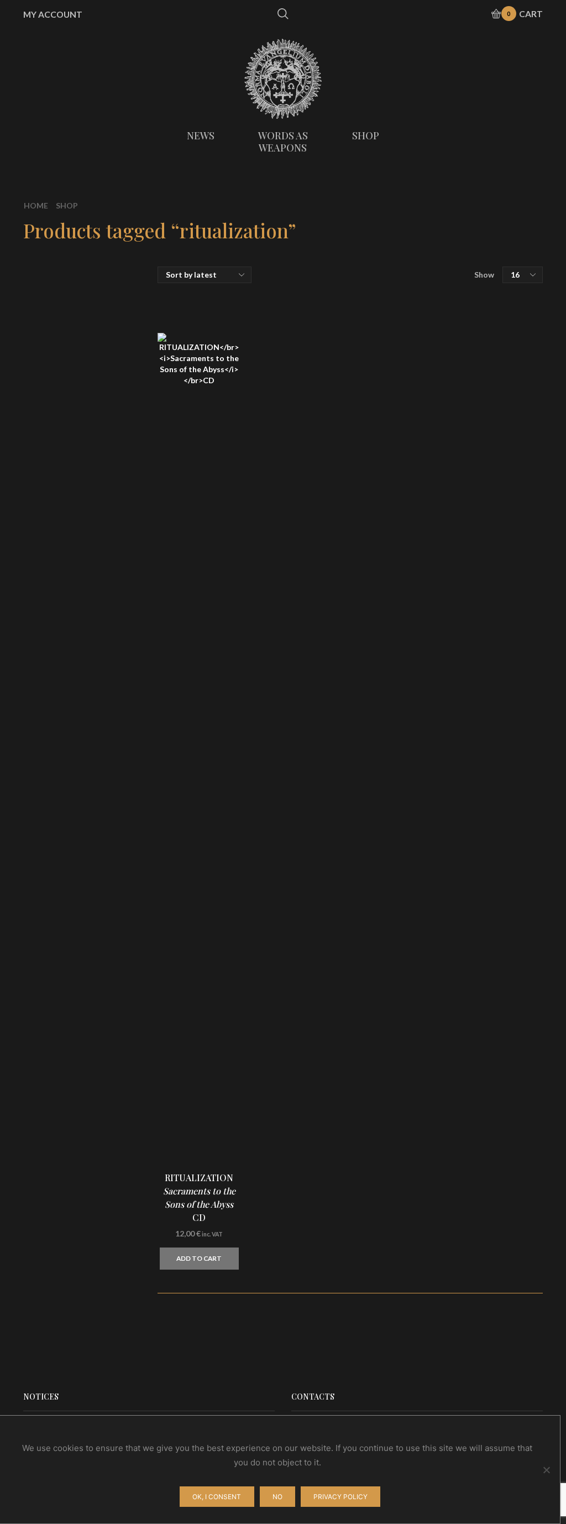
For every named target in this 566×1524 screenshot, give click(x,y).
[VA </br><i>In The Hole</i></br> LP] (445, 672)
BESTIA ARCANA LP (502, 1194)
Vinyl (436, 347)
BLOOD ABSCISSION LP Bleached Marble (502, 1266)
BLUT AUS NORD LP (502, 928)
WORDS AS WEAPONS (283, 141)
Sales (436, 446)
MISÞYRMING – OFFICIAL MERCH (477, 300)
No (277, 1496)
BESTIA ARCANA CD (502, 1127)
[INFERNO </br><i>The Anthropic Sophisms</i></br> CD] (445, 738)
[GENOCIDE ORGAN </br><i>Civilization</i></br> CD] (445, 1004)
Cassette (444, 368)
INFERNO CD (502, 729)
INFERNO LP (502, 795)
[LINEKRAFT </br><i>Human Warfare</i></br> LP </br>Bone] (445, 871)
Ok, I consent (216, 1496)
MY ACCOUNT (52, 14)
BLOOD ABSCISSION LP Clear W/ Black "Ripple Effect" (502, 1067)
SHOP (365, 135)
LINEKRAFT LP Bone (502, 868)
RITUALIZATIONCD (199, 1197)
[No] (546, 1469)
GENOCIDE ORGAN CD (502, 995)
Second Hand (453, 465)
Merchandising (456, 387)
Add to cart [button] (199, 1258)
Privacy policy (340, 1496)
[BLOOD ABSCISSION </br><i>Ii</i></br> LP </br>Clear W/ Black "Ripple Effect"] (445, 1070)
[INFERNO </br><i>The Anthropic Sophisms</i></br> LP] (445, 805)
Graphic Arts (452, 408)
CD (432, 325)
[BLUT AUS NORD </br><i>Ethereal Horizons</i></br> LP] (445, 937)
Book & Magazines (463, 427)
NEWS (200, 135)
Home (36, 205)
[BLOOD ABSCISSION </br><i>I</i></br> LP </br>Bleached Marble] (445, 1269)
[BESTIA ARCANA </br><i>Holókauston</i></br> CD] (445, 1137)
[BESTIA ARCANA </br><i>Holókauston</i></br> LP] (445, 1203)
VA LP (498, 663)
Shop (67, 205)
